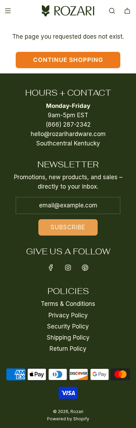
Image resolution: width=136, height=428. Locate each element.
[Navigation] (7, 10)
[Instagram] (68, 267)
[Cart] (127, 10)
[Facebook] (51, 267)
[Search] (112, 10)
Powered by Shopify (68, 418)
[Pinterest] (85, 267)
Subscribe (68, 227)
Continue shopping (68, 59)
